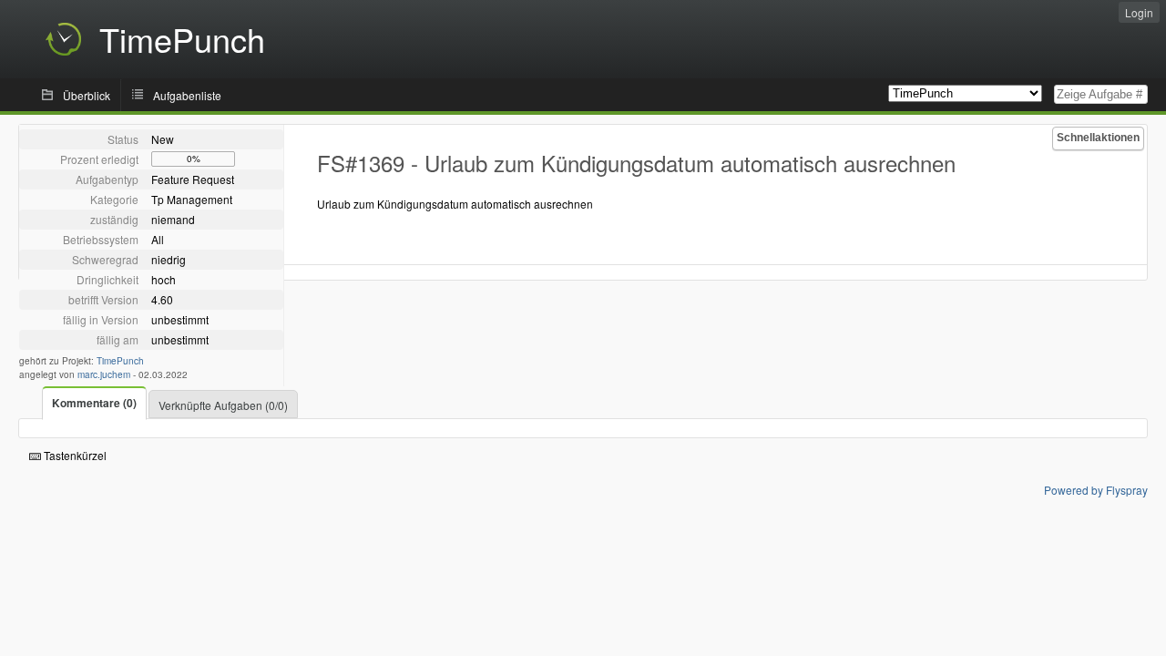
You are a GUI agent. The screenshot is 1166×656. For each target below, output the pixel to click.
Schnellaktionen (1098, 137)
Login (1139, 12)
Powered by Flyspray (1096, 489)
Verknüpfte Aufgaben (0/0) (223, 405)
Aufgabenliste (187, 95)
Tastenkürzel (74, 455)
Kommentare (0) (94, 403)
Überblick (86, 95)
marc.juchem (103, 374)
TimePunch (120, 360)
